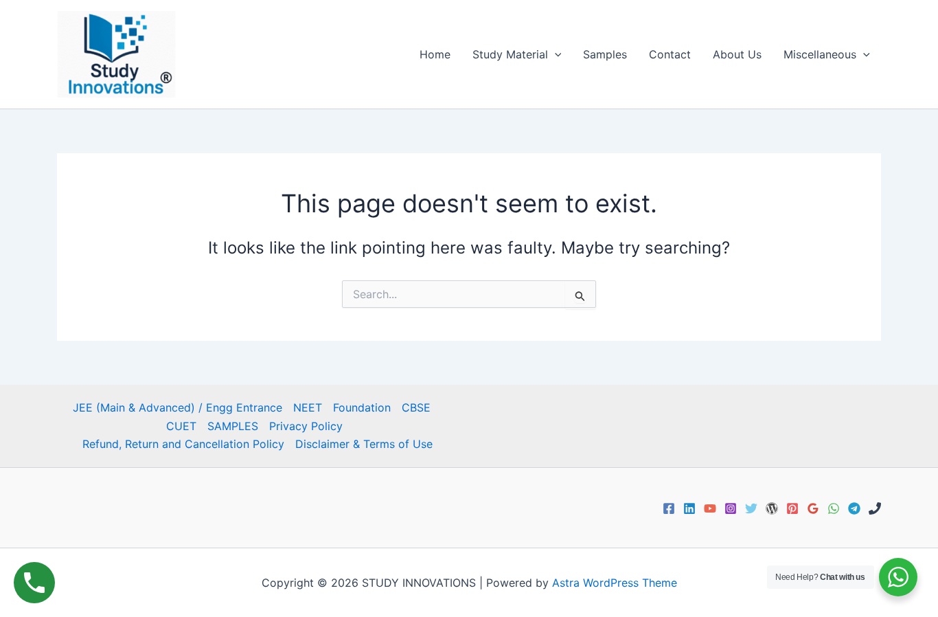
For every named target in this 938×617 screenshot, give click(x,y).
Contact (670, 54)
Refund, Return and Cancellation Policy (183, 444)
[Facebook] (669, 508)
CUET (181, 426)
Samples (605, 54)
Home (435, 54)
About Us (737, 54)
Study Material (510, 54)
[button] (555, 54)
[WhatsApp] (833, 508)
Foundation (362, 407)
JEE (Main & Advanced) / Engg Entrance (177, 407)
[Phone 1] (875, 508)
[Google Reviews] (813, 508)
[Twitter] (751, 508)
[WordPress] (772, 508)
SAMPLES (232, 426)
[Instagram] (730, 508)
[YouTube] (710, 508)
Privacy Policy (306, 426)
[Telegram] (854, 508)
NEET (307, 407)
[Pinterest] (792, 508)
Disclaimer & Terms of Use (364, 444)
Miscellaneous (819, 54)
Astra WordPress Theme (614, 583)
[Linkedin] (689, 508)
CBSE (416, 407)
